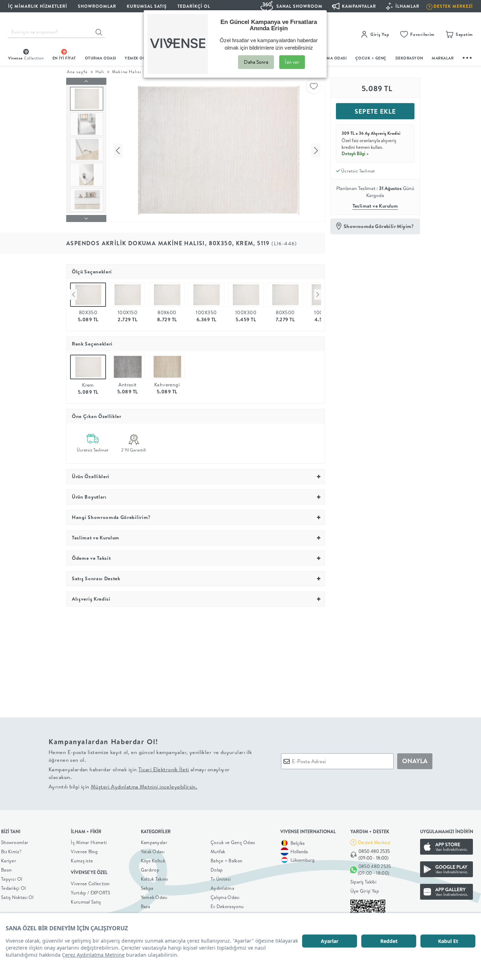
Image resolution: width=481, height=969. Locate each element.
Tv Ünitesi (221, 879)
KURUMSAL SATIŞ (147, 6)
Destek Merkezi (374, 842)
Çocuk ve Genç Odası (233, 842)
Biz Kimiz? (11, 851)
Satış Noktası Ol (17, 897)
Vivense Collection (90, 883)
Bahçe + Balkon (226, 860)
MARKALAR (443, 58)
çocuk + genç (371, 58)
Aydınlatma (222, 888)
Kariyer (8, 860)
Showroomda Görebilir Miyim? (379, 226)
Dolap (217, 870)
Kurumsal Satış (86, 902)
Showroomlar (14, 842)
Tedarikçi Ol (193, 6)
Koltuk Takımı (154, 879)
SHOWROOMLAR (97, 6)
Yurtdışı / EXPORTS (90, 892)
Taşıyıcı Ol (11, 879)
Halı (99, 72)
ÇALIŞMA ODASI (331, 58)
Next (317, 294)
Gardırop (150, 870)
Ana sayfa (77, 72)
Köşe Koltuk (153, 860)
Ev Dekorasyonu (227, 906)
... (467, 57)
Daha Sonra (256, 62)
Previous (73, 294)
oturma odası (100, 58)
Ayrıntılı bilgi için (123, 786)
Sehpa (147, 888)
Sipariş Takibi (363, 882)
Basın (6, 870)
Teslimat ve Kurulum (375, 205)
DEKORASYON (409, 58)
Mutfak (218, 851)
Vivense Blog (84, 851)
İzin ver (292, 62)
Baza (145, 906)
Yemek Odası (154, 897)
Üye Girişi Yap (364, 891)
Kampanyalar (154, 842)
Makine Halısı (126, 72)
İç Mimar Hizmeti (89, 842)
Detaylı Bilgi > (355, 153)
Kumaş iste (82, 860)
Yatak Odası (152, 851)
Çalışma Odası (225, 897)
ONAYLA (414, 760)
